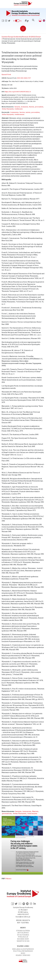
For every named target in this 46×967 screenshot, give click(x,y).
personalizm (39, 107)
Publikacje (23, 937)
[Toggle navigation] (23, 29)
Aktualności (23, 933)
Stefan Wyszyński (8, 109)
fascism (22, 112)
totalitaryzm (19, 109)
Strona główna (23, 931)
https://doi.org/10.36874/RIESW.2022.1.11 (18, 91)
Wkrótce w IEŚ (23, 941)
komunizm (24, 107)
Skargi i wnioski (23, 955)
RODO (23, 953)
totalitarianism (19, 114)
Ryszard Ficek (6, 74)
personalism (35, 112)
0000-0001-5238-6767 (24, 78)
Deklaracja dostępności (23, 949)
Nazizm (31, 107)
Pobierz (8, 879)
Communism (14, 112)
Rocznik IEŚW (23, 939)
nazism (28, 112)
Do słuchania (23, 935)
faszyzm (17, 107)
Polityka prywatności (23, 951)
